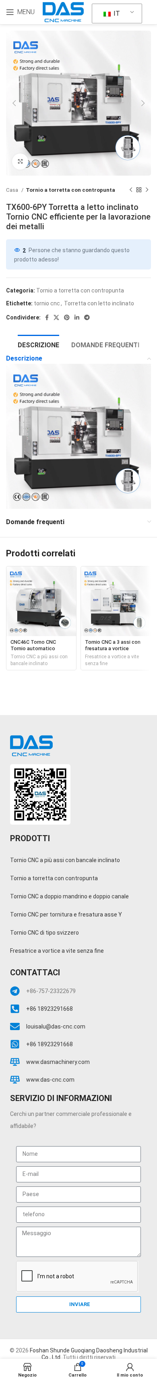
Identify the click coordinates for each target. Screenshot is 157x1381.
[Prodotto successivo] (147, 190)
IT (116, 13)
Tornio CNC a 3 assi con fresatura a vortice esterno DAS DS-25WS (112, 648)
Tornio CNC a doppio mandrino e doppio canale (69, 896)
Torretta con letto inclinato (99, 303)
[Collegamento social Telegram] (87, 317)
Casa (12, 190)
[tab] (38, 344)
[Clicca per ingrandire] (20, 161)
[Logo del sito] (63, 11)
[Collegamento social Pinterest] (67, 317)
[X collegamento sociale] (56, 317)
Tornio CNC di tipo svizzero (44, 932)
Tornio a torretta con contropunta (70, 190)
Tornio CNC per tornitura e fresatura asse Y (66, 914)
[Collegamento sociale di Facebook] (47, 317)
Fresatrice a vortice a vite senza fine (112, 660)
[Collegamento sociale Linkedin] (77, 317)
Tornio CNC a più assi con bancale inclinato (39, 660)
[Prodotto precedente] (131, 190)
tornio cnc (47, 303)
